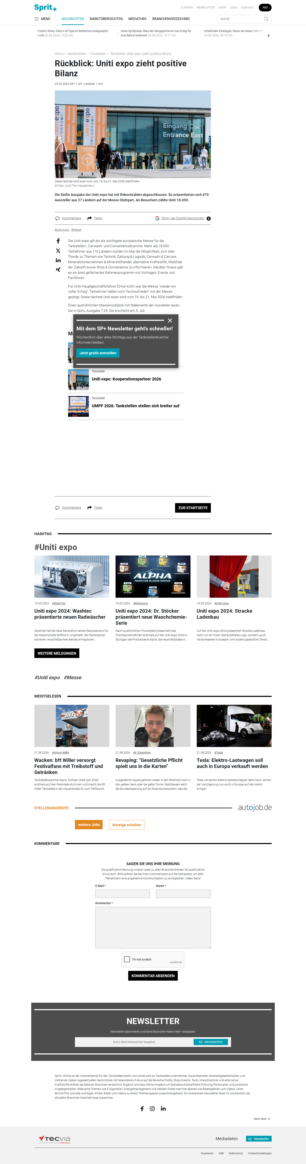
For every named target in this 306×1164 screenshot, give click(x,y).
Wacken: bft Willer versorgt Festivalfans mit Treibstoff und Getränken (68, 766)
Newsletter (206, 7)
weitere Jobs (89, 824)
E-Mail (99, 886)
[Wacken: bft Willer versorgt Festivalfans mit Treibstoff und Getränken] (71, 726)
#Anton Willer (60, 752)
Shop (222, 7)
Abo (265, 7)
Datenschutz (236, 1153)
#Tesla (218, 752)
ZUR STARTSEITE (193, 508)
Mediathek (137, 19)
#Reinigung (140, 603)
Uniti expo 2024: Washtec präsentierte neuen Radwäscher (70, 614)
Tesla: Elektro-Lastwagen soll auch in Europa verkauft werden (232, 763)
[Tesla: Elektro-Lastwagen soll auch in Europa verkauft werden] (234, 726)
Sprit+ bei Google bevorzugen (183, 218)
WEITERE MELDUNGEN (57, 653)
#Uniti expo (55, 547)
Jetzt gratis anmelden (98, 353)
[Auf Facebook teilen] (58, 240)
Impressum (207, 1153)
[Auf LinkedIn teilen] (58, 260)
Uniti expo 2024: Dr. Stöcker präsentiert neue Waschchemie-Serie (151, 617)
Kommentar (103, 903)
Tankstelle (97, 54)
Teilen (98, 218)
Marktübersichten (106, 19)
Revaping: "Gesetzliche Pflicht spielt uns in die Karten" (149, 763)
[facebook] (142, 1108)
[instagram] (152, 1108)
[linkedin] (163, 1108)
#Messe (72, 677)
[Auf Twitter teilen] (58, 250)
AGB (221, 1153)
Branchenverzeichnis (171, 19)
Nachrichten (73, 19)
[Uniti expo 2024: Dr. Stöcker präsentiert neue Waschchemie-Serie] (153, 576)
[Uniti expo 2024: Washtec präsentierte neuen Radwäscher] (71, 576)
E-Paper (187, 7)
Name (160, 886)
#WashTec (59, 603)
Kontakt (247, 7)
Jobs (233, 7)
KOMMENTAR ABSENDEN (153, 976)
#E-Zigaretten (142, 752)
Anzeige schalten (126, 825)
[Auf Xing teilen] (58, 269)
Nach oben (260, 1118)
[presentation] (268, 35)
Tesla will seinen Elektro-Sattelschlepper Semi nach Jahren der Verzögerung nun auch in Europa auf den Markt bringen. (234, 784)
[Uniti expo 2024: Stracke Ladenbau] (234, 576)
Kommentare (71, 218)
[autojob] (255, 807)
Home (59, 54)
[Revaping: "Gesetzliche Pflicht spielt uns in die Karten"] (153, 726)
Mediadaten (227, 1138)
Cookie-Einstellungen (260, 1153)
